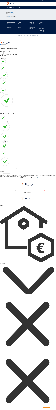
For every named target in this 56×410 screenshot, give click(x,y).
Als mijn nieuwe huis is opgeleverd (5, 121)
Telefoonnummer (3, 174)
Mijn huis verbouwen (3, 79)
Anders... (3, 93)
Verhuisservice (31, 28)
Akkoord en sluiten (46, 407)
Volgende (1, 205)
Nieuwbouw (19, 28)
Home (8, 23)
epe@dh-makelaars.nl (42, 28)
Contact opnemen (9, 27)
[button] (28, 279)
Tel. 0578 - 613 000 (41, 27)
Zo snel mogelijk (3, 115)
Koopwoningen (20, 23)
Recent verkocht (20, 27)
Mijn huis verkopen (3, 58)
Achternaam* (1, 171)
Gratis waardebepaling (32, 27)
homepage (11, 12)
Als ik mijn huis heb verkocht (4, 141)
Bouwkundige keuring (32, 29)
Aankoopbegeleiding (31, 23)
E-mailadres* (1, 172)
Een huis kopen (3, 65)
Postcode (1, 51)
